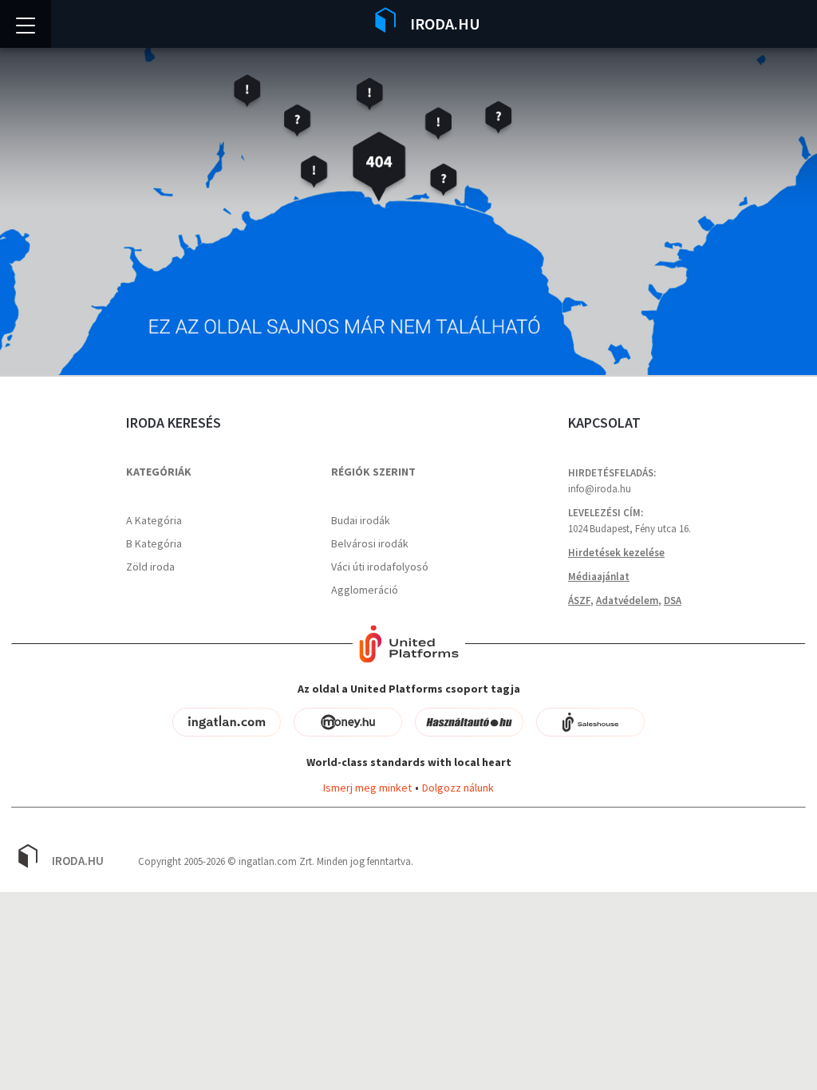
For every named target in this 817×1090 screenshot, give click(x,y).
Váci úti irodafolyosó (379, 566)
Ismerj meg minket (367, 787)
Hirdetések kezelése (616, 552)
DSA (672, 600)
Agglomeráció (364, 590)
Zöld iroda (150, 566)
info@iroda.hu (599, 489)
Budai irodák (360, 520)
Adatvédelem (627, 600)
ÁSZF (579, 600)
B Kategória (154, 543)
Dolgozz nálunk (458, 787)
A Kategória (154, 520)
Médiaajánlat (599, 576)
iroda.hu (78, 860)
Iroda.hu (445, 24)
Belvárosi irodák (369, 543)
